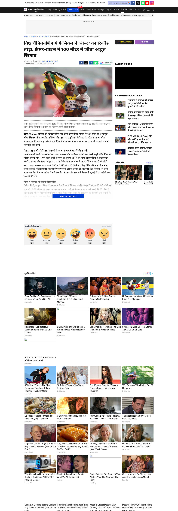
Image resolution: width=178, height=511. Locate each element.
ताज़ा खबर (52, 9)
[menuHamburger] (148, 9)
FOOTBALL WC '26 (125, 42)
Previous (148, 15)
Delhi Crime (114, 15)
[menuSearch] (153, 10)
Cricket (144, 42)
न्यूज (60, 9)
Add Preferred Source (118, 3)
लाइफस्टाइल (99, 9)
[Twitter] (138, 3)
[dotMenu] (139, 10)
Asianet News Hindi (50, 61)
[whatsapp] (143, 3)
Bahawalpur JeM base (44, 15)
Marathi (93, 3)
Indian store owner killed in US (68, 15)
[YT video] (147, 3)
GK (64, 9)
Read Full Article (68, 196)
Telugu (69, 3)
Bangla (81, 3)
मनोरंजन (89, 9)
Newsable (39, 3)
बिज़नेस (109, 9)
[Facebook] (133, 3)
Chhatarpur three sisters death (94, 15)
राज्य (82, 9)
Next (152, 15)
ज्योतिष (132, 9)
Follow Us (108, 63)
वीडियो (116, 9)
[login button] (145, 9)
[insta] (152, 3)
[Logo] (35, 10)
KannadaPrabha (58, 3)
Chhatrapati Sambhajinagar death (134, 15)
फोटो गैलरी (73, 9)
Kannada (47, 3)
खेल (122, 9)
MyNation (101, 3)
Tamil (75, 3)
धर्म (126, 9)
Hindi (87, 3)
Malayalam (29, 3)
